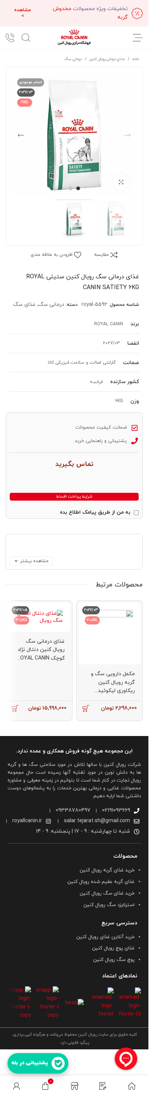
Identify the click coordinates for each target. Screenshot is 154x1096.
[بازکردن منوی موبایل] (138, 37)
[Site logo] (74, 37)
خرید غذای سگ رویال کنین (107, 893)
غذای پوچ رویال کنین (113, 948)
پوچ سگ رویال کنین (114, 959)
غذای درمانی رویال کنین (107, 59)
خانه (135, 59)
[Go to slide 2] (71, 188)
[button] (127, 135)
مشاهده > (22, 13)
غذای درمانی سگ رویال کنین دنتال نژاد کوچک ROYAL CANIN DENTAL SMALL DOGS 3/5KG (41, 658)
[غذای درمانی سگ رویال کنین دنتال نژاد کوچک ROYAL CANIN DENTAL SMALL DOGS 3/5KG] (39, 617)
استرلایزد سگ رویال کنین (109, 905)
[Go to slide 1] (78, 188)
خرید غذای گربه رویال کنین (107, 870)
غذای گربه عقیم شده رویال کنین (101, 882)
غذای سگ (24, 304)
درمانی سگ (73, 59)
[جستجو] (26, 37)
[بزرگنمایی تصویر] (121, 182)
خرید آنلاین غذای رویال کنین (105, 937)
